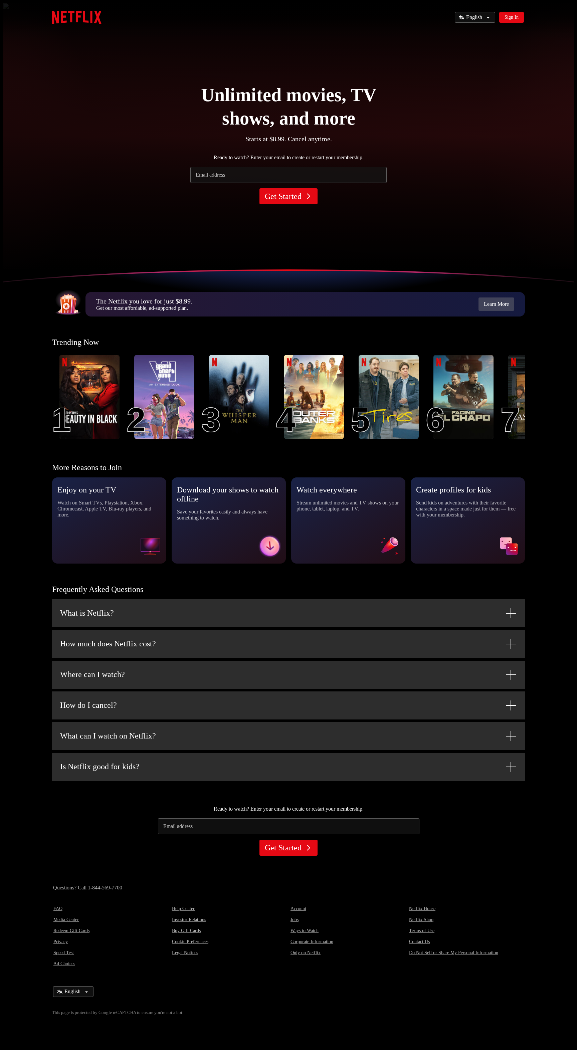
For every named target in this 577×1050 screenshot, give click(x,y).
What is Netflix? (87, 613)
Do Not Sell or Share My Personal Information (453, 952)
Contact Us (419, 941)
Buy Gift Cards (186, 930)
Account (298, 908)
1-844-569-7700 (105, 887)
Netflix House (422, 908)
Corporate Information (312, 941)
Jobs (295, 919)
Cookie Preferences (190, 941)
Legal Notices (185, 952)
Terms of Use (421, 930)
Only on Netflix (306, 952)
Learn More (496, 304)
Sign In (512, 17)
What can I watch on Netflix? (108, 735)
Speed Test (63, 952)
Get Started (283, 196)
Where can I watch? (92, 674)
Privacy (60, 941)
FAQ (57, 908)
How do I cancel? (88, 705)
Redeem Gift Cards (71, 930)
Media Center (66, 919)
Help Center (183, 908)
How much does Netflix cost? (108, 643)
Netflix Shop (421, 919)
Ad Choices (64, 963)
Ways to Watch (305, 930)
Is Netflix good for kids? (99, 766)
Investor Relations (189, 919)
